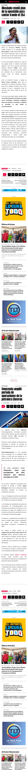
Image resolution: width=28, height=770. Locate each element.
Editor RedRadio (11, 244)
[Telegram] (22, 22)
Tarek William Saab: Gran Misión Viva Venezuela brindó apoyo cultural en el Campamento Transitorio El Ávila (13, 249)
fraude (19, 168)
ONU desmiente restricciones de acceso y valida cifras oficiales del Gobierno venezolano (20, 366)
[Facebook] (8, 22)
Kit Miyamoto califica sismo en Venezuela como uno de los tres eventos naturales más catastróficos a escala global (13, 267)
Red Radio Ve (6, 18)
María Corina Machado (16, 170)
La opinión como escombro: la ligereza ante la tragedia (13, 283)
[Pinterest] (15, 22)
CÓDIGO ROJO (6, 281)
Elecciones (14, 168)
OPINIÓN (5, 273)
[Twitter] (11, 22)
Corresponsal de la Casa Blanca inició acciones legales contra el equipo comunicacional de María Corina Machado (13, 292)
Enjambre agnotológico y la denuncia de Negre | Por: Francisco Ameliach (15, 275)
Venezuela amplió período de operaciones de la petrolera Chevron (7, 182)
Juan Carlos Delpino (6, 170)
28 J (9, 168)
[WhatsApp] (18, 22)
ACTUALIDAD (4, 5)
